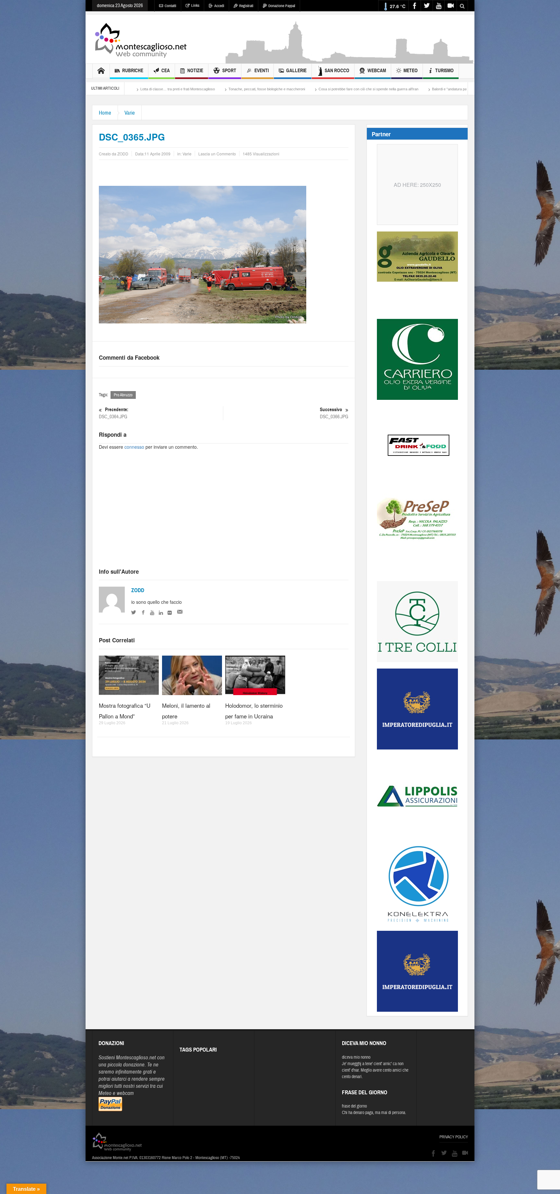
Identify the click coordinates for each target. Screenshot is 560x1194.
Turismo (444, 70)
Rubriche (132, 70)
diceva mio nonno (356, 1057)
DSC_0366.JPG (334, 413)
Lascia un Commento (217, 153)
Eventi (261, 70)
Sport (229, 70)
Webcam (377, 70)
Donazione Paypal (281, 6)
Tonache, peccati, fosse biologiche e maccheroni (182, 89)
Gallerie (296, 70)
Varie (129, 112)
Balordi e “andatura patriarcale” (371, 89)
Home (105, 112)
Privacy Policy (453, 1137)
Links (195, 5)
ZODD (137, 590)
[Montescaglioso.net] (140, 39)
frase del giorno (354, 1106)
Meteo (410, 70)
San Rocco (337, 70)
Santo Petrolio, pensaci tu (429, 89)
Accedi (219, 6)
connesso (134, 447)
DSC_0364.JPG (113, 413)
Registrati (246, 6)
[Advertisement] (350, 60)
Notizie (195, 70)
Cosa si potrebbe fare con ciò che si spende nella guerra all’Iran (284, 89)
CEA (165, 70)
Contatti (170, 6)
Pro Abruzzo (123, 395)
